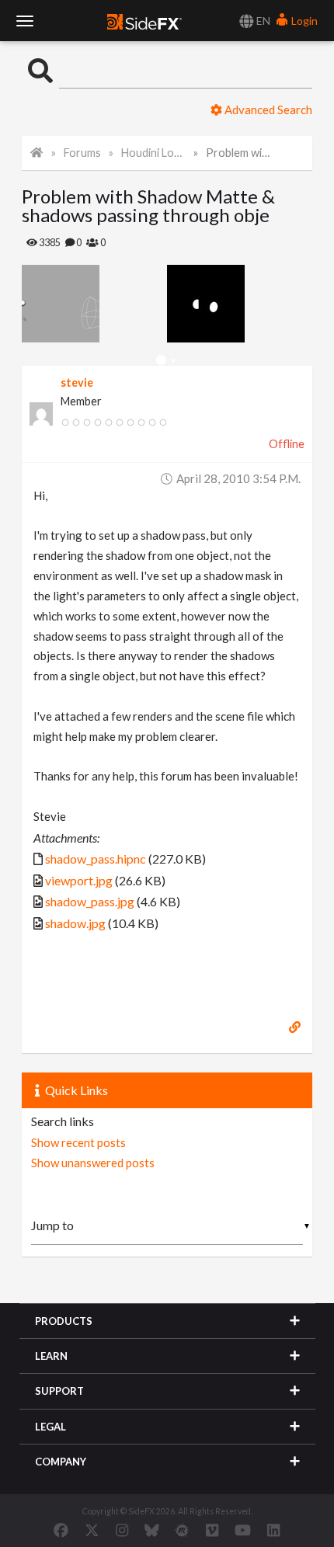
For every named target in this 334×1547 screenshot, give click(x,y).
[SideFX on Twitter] (92, 1530)
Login (303, 20)
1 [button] (161, 361)
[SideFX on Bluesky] (151, 1530)
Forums (82, 152)
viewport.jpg (79, 880)
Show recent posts (78, 1142)
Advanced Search (267, 109)
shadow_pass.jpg (89, 901)
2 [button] (173, 361)
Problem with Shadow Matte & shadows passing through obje (238, 152)
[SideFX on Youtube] (243, 1530)
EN (262, 20)
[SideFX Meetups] (182, 1530)
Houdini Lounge (153, 152)
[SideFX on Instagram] (122, 1530)
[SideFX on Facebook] (61, 1530)
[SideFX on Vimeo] (212, 1530)
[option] (94, 303)
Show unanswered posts (93, 1163)
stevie (77, 382)
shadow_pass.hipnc (95, 858)
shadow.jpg (75, 923)
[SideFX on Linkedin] (273, 1530)
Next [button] (33, 303)
